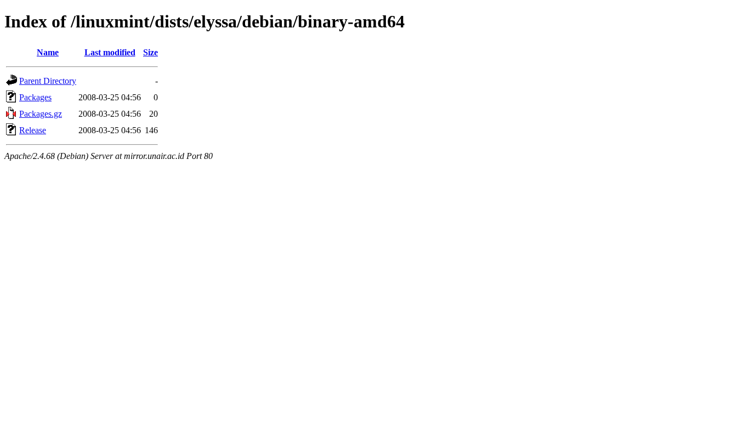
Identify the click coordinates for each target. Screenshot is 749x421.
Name (48, 52)
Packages (35, 97)
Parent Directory (47, 81)
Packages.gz (40, 113)
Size (150, 52)
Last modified (109, 52)
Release (32, 130)
